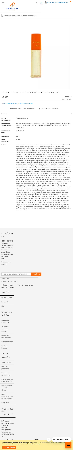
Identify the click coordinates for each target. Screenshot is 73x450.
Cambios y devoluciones (6, 336)
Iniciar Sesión (51, 2)
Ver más (37, 444)
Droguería (5, 403)
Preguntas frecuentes (5, 321)
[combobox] (20, 15)
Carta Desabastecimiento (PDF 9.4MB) (7, 396)
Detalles (4, 114)
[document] (36, 445)
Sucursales (5, 302)
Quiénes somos (7, 298)
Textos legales (6, 362)
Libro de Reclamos (4, 347)
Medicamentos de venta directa (6, 388)
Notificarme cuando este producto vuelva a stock (17, 103)
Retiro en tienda (7, 342)
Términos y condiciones (5, 374)
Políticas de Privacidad (9, 282)
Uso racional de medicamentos (7, 380)
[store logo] (12, 6)
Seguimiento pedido (5, 263)
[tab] (36, 114)
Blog (3, 306)
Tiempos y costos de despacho (5, 329)
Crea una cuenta (62, 2)
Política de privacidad (5, 367)
